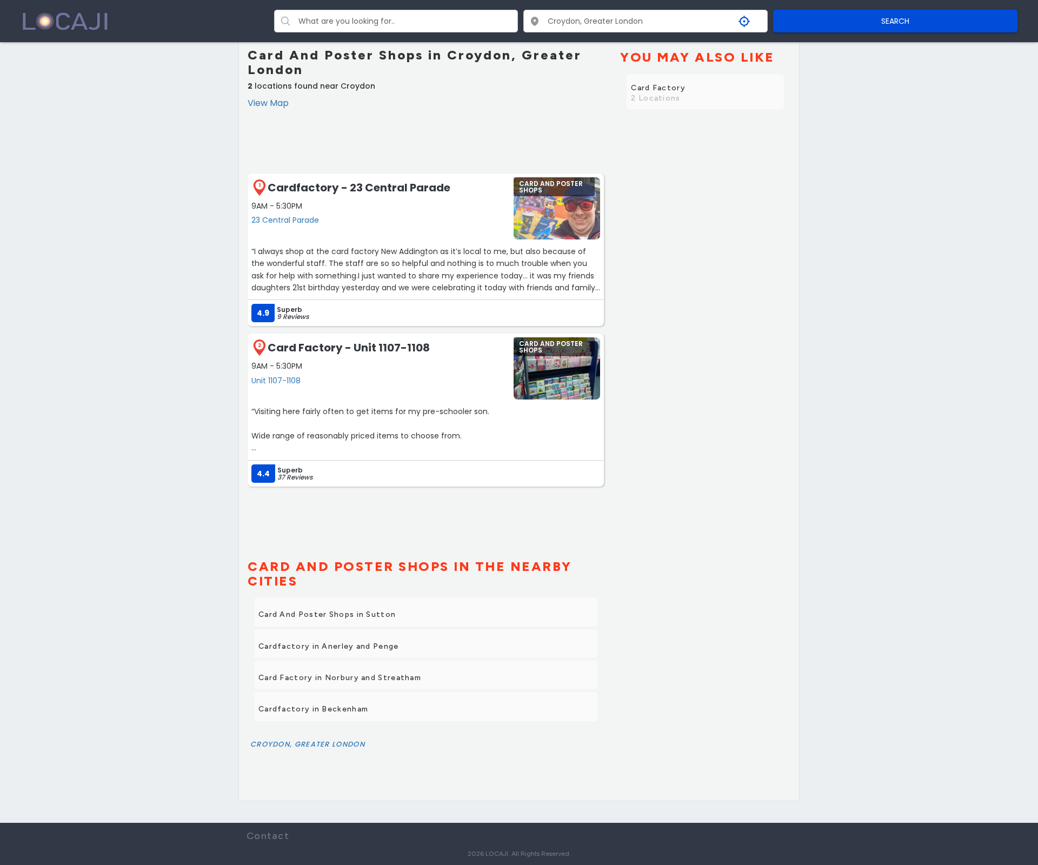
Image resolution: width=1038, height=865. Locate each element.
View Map (268, 103)
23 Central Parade (285, 220)
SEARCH (895, 21)
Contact (268, 836)
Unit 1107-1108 (276, 380)
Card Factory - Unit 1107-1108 (349, 347)
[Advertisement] (426, 139)
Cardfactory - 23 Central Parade (359, 187)
